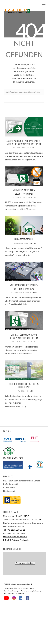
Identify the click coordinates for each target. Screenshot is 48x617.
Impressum (25, 588)
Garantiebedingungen (11, 591)
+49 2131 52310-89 (32, 519)
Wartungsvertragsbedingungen (31, 591)
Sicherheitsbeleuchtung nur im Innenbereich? (24, 385)
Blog (32, 148)
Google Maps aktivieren (25, 563)
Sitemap (24, 78)
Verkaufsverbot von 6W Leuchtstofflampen (24, 192)
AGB (32, 588)
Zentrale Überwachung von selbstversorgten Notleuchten (24, 336)
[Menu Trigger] (43, 5)
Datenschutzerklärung (12, 588)
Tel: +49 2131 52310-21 (14, 529)
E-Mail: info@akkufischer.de (16, 540)
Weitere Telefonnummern (15, 536)
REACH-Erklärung (10, 593)
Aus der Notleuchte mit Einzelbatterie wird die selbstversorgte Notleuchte (24, 142)
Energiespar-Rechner (24, 239)
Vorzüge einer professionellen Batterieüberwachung (24, 287)
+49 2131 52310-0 (20, 516)
